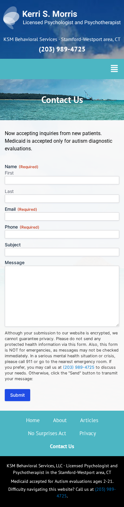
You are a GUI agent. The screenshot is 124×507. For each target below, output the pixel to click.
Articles (89, 420)
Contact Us (62, 446)
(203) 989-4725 (62, 49)
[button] (114, 69)
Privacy (87, 433)
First (9, 172)
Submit (17, 395)
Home (33, 420)
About (60, 420)
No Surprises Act (47, 433)
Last (9, 191)
